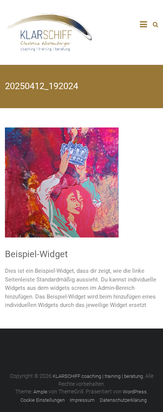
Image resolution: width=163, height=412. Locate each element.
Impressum (82, 400)
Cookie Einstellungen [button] (42, 400)
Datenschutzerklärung (123, 400)
